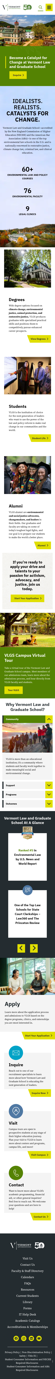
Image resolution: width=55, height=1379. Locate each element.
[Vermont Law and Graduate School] (12, 7)
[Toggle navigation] (49, 7)
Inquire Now (39, 1093)
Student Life (39, 438)
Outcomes (11, 803)
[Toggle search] (40, 7)
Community (12, 719)
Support (10, 785)
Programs (11, 794)
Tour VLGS (13, 690)
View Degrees (38, 338)
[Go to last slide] (21, 948)
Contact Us (40, 1216)
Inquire (17, 75)
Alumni (42, 545)
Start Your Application (26, 598)
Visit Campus (38, 1154)
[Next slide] (34, 948)
